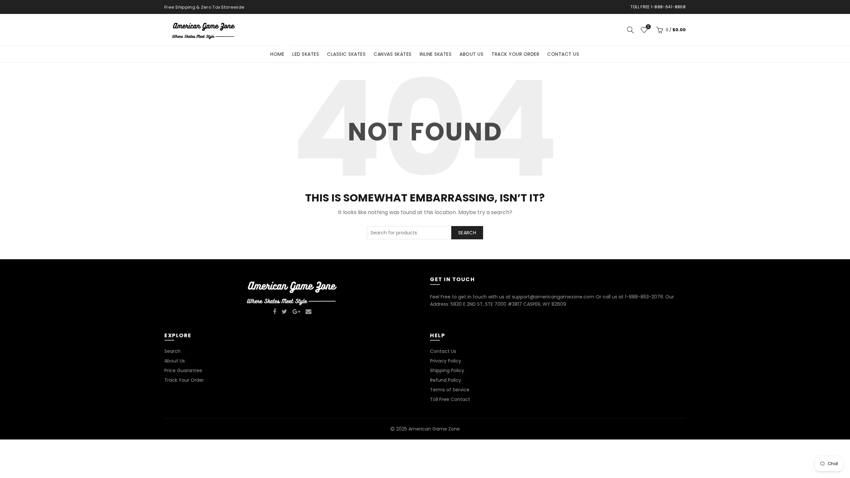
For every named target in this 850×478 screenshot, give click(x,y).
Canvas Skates (393, 54)
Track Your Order (515, 54)
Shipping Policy (447, 370)
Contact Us (563, 54)
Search (467, 232)
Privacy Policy (445, 361)
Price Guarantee (183, 370)
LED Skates (305, 54)
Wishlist (648, 27)
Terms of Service (449, 389)
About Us (471, 54)
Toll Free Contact (450, 399)
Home (279, 51)
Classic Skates (346, 54)
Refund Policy (445, 380)
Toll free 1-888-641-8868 (658, 7)
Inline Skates (436, 54)
